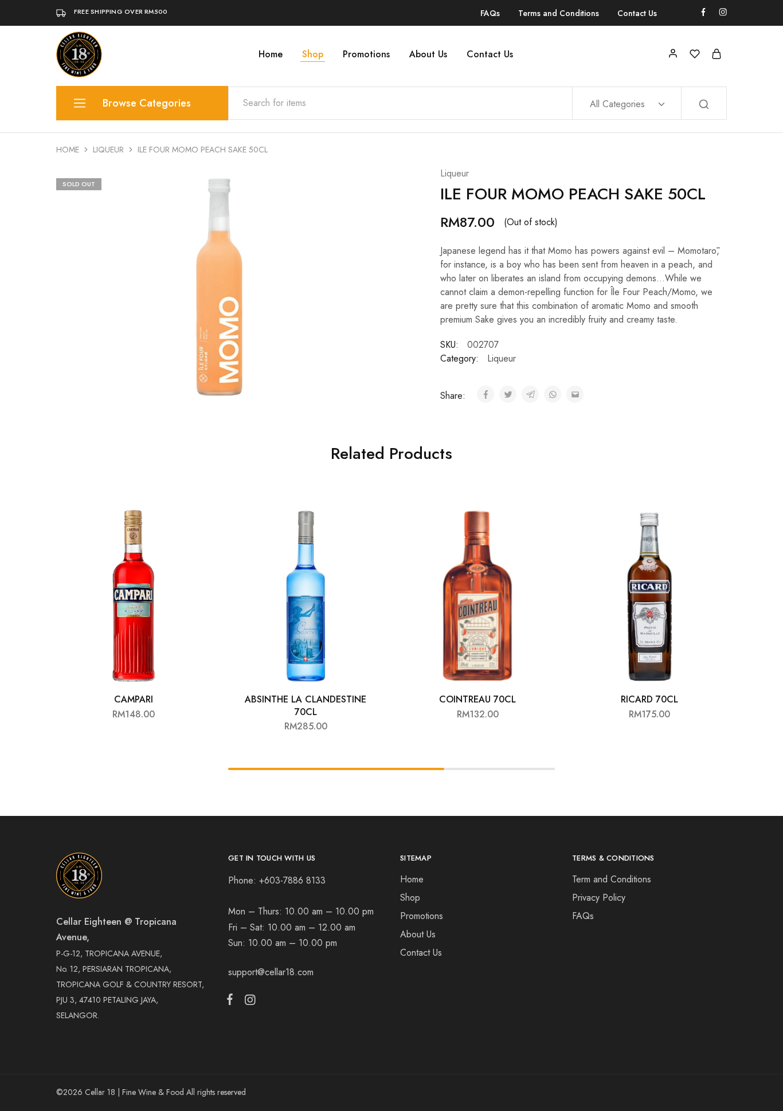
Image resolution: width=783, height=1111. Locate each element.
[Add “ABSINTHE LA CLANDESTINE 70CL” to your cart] (365, 521)
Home (271, 54)
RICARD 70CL (649, 699)
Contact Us (637, 13)
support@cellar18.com (271, 972)
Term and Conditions (611, 879)
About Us (428, 54)
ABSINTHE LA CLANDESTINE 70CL (305, 705)
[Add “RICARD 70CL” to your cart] (709, 521)
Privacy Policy (598, 897)
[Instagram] (248, 1002)
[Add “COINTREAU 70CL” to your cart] (537, 521)
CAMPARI (133, 699)
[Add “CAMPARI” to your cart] (193, 521)
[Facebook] (232, 1001)
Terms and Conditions (558, 13)
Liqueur (108, 149)
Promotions (366, 54)
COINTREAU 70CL (477, 699)
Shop (312, 54)
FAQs (490, 13)
